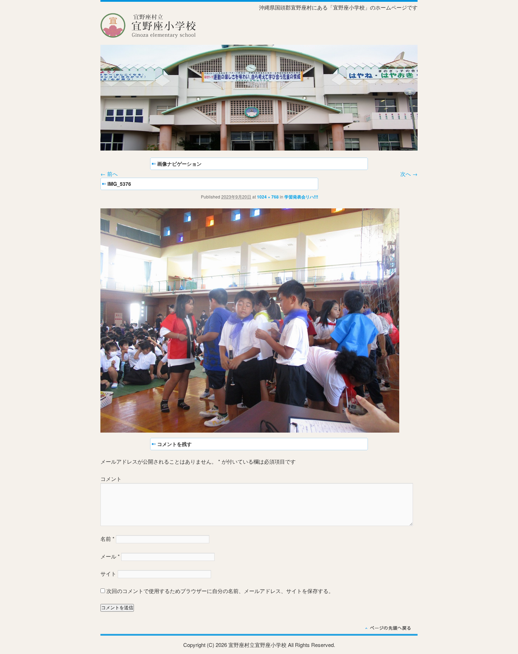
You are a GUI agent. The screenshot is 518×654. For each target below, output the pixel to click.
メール (110, 556)
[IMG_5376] (249, 430)
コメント (111, 478)
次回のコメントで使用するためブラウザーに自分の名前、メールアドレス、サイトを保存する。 (220, 590)
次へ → (409, 173)
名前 (107, 538)
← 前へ (109, 173)
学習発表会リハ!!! (301, 197)
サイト (108, 573)
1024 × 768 (268, 197)
